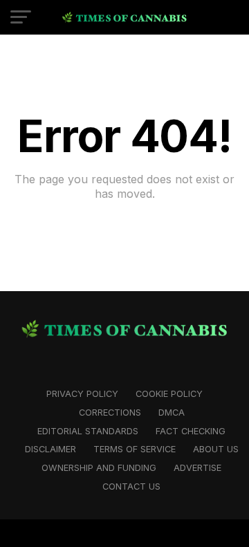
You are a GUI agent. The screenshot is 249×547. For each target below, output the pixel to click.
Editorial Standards (87, 431)
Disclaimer (50, 449)
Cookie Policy (169, 394)
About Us (216, 449)
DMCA (171, 412)
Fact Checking (190, 431)
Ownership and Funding (99, 468)
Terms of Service (134, 449)
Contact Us (131, 486)
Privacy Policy (82, 394)
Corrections (110, 412)
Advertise (197, 468)
